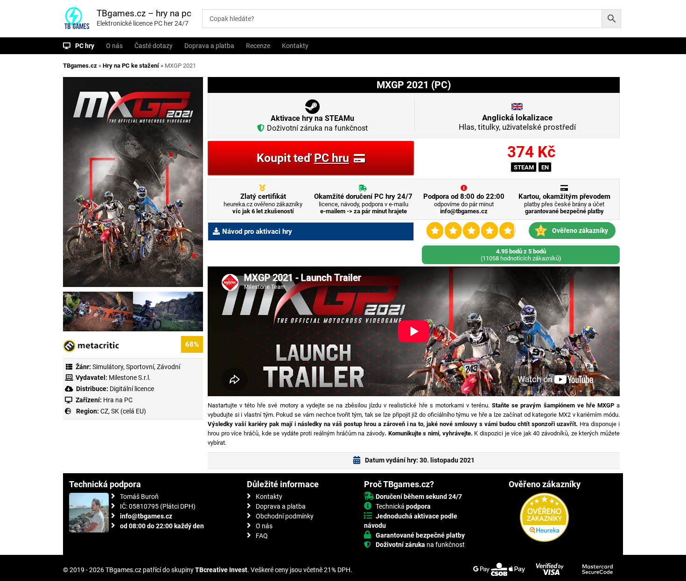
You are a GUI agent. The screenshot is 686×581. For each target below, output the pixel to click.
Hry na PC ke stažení (131, 65)
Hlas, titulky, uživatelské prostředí (517, 122)
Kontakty (295, 45)
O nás (114, 45)
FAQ (262, 535)
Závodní (168, 367)
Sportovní (140, 367)
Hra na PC (117, 400)
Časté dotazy (153, 45)
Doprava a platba (209, 45)
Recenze (258, 45)
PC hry (84, 45)
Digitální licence (131, 388)
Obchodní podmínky (285, 516)
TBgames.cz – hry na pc (144, 13)
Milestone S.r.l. (130, 377)
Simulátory (107, 367)
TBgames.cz (80, 65)
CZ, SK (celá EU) (123, 411)
